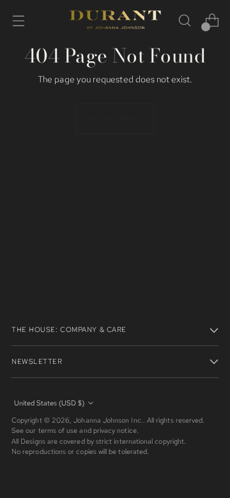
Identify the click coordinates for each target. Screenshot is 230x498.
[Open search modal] (184, 21)
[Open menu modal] (18, 21)
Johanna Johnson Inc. (107, 420)
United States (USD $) (49, 402)
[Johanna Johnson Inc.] (115, 20)
